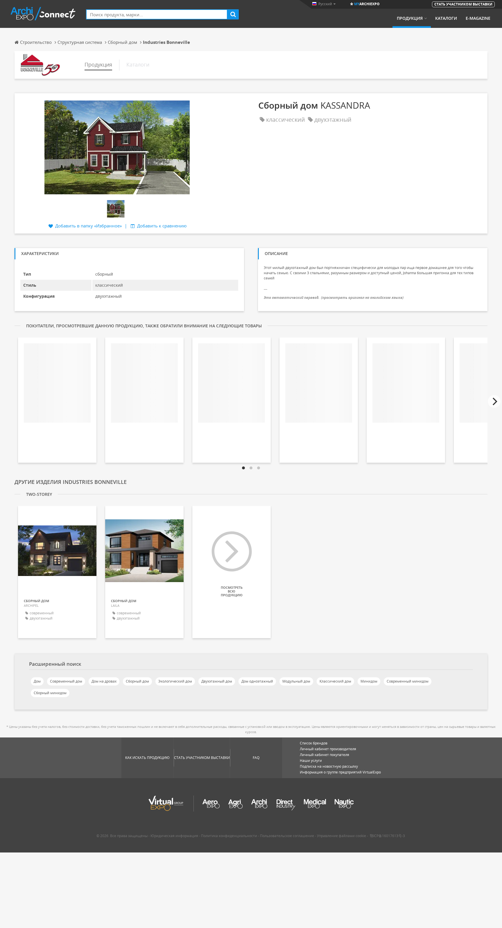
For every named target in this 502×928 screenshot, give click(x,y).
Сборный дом (137, 681)
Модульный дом (296, 681)
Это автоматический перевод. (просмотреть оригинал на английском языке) (334, 297)
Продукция (410, 18)
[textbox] (156, 14)
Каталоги (446, 18)
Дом (37, 681)
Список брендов (313, 743)
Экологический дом (175, 681)
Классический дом (335, 681)
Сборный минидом (50, 692)
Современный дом (66, 681)
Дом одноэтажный (257, 681)
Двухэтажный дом (216, 681)
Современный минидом (408, 681)
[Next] (494, 401)
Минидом (369, 681)
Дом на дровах (104, 681)
